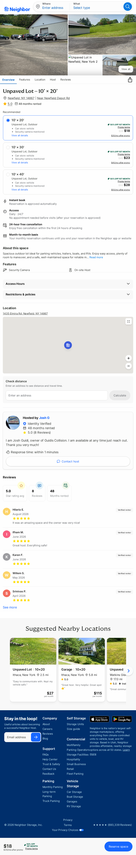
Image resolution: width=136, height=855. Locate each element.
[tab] (8, 79)
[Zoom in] (128, 358)
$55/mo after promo (120, 189)
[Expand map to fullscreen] (128, 321)
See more (10, 607)
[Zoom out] (128, 366)
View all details (20, 135)
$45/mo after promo (120, 162)
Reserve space (118, 846)
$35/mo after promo (120, 135)
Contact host (70, 461)
